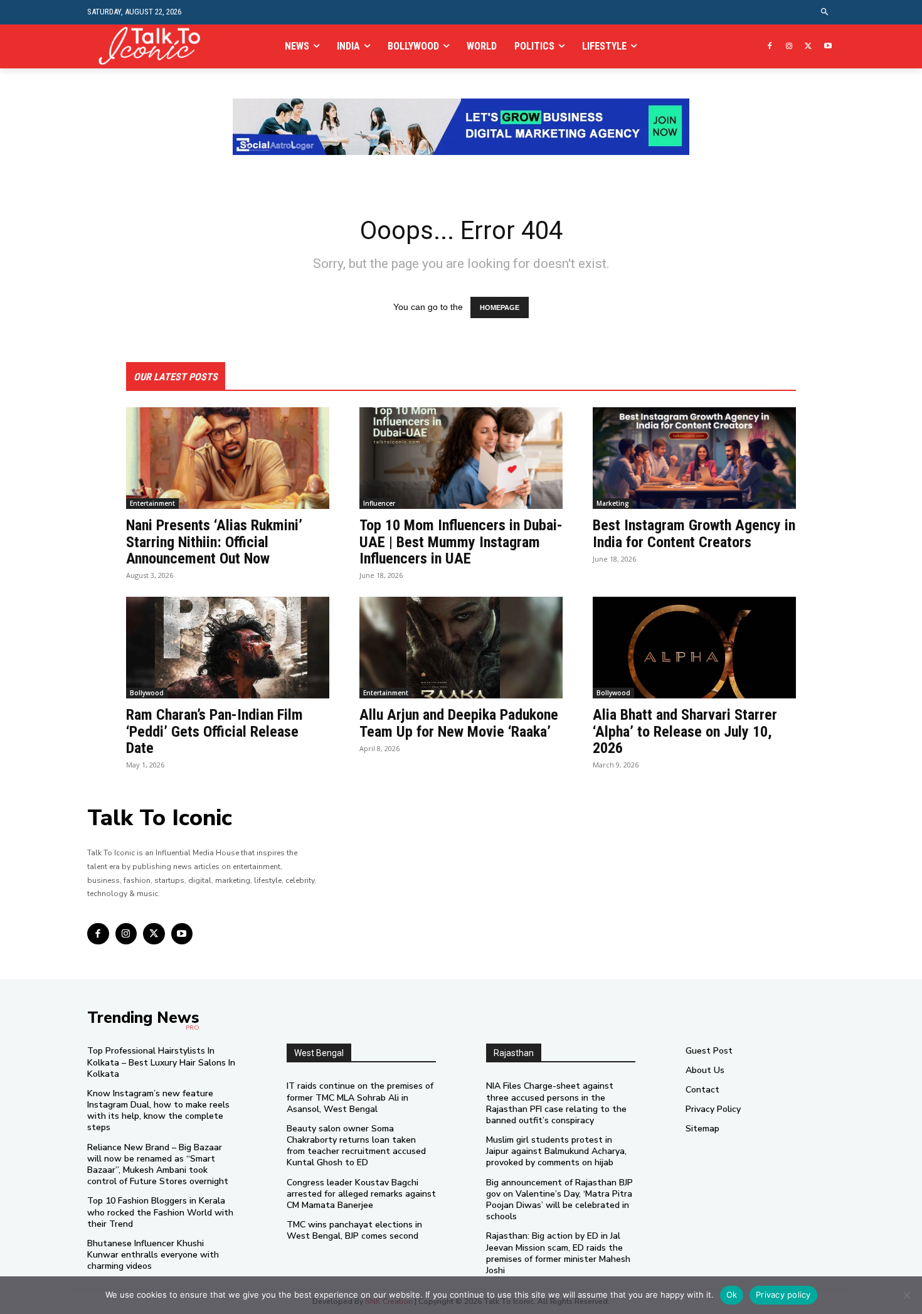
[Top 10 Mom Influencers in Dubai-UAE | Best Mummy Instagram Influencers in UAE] (461, 458)
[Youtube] (827, 47)
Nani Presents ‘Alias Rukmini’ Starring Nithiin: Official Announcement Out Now (214, 541)
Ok (732, 1295)
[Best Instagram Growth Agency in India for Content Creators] (694, 458)
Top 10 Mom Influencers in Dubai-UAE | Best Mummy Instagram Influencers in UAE (461, 541)
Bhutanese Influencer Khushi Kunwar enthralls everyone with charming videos (153, 1254)
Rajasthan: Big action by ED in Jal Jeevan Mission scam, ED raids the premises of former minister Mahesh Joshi (558, 1253)
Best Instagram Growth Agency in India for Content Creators (694, 533)
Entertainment (152, 503)
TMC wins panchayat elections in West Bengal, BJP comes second (354, 1230)
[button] (825, 12)
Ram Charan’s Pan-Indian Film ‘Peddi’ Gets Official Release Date (214, 731)
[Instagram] (789, 47)
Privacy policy (783, 1295)
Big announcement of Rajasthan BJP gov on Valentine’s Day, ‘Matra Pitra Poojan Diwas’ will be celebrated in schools (559, 1200)
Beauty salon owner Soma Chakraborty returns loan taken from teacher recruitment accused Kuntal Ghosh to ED (356, 1146)
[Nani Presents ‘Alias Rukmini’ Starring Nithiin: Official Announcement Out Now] (227, 458)
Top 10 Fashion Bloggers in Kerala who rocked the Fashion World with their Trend (160, 1212)
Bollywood (147, 692)
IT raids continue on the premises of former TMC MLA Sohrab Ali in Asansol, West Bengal (360, 1097)
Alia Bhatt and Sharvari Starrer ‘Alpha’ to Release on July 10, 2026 (685, 731)
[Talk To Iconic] (154, 46)
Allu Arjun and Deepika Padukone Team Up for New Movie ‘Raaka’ (458, 723)
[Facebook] (770, 47)
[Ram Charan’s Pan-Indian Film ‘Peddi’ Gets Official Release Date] (227, 647)
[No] (906, 1295)
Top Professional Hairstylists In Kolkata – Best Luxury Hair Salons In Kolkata (161, 1062)
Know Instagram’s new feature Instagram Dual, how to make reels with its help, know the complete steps (158, 1110)
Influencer (379, 503)
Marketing (612, 503)
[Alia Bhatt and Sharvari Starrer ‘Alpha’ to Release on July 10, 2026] (694, 647)
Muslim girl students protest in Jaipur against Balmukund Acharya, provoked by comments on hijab (556, 1151)
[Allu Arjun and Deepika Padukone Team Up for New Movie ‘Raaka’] (461, 647)
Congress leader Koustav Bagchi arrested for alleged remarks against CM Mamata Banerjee (361, 1194)
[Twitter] (808, 47)
